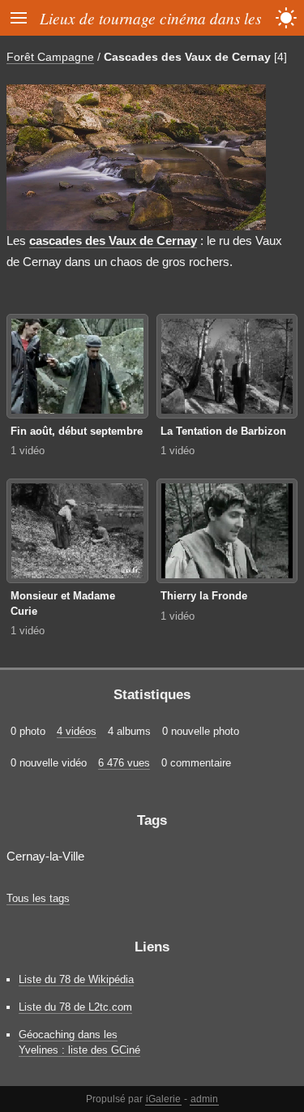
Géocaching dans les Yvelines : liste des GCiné (79, 1042)
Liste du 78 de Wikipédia (76, 979)
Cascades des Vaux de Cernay (187, 56)
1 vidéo (28, 450)
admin (204, 1099)
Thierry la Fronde (204, 596)
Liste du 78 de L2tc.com (75, 1007)
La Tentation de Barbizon (223, 431)
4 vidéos (76, 731)
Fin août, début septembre (77, 431)
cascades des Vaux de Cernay (113, 240)
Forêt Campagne (50, 56)
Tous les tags (38, 898)
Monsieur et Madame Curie (63, 603)
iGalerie (163, 1099)
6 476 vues (124, 763)
